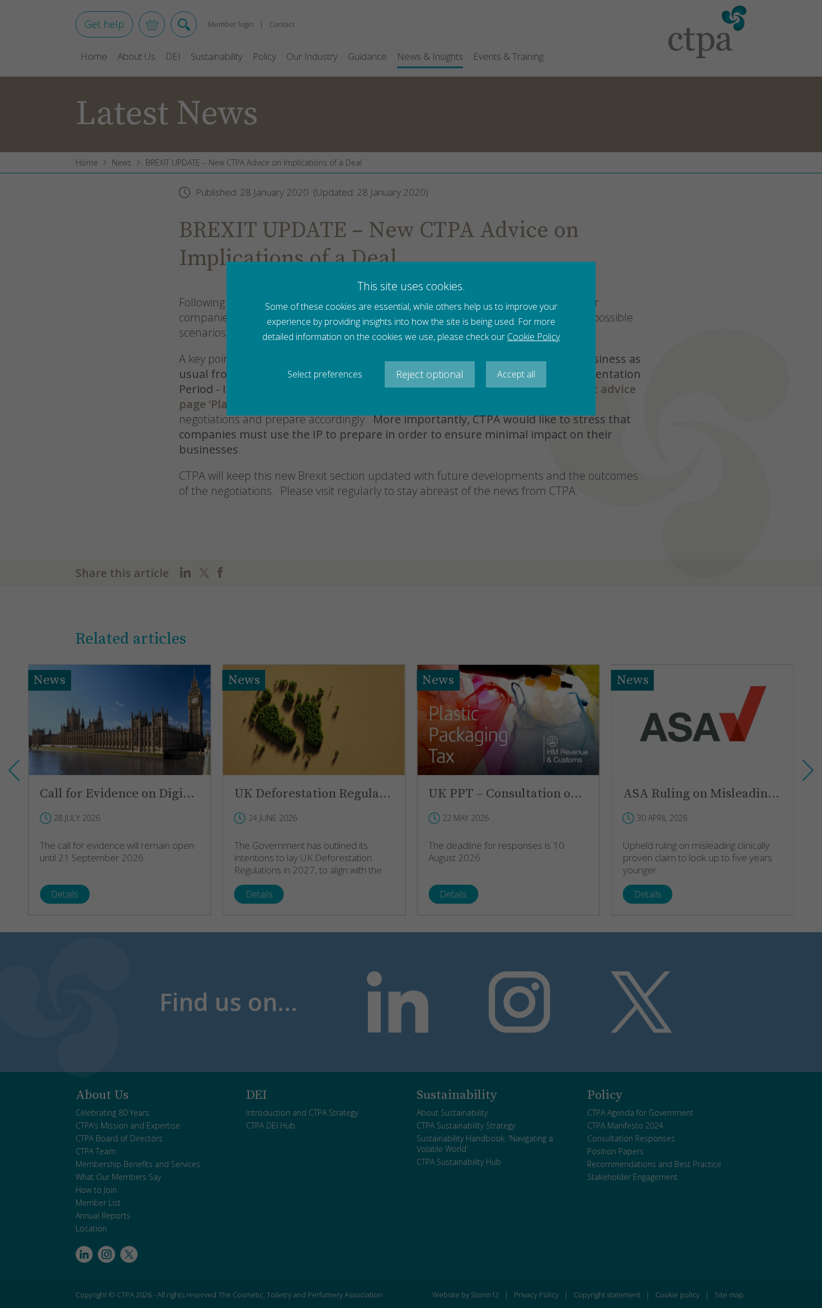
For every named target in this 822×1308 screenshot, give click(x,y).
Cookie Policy (533, 336)
